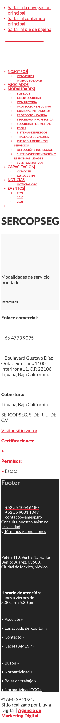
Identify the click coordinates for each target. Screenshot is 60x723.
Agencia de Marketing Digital (21, 712)
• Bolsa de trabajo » (18, 680)
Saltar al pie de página (29, 29)
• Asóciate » (12, 619)
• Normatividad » (16, 671)
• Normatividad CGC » (21, 689)
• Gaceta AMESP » (17, 646)
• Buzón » (10, 663)
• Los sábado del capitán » (24, 628)
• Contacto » (12, 637)
